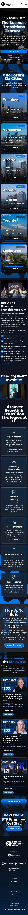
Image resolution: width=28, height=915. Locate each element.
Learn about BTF (14, 51)
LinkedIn (14, 895)
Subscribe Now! (14, 645)
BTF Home (14, 881)
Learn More (14, 117)
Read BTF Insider (14, 57)
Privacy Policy (14, 906)
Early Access (20, 156)
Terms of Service (14, 903)
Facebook (14, 892)
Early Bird (21, 95)
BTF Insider (14, 878)
